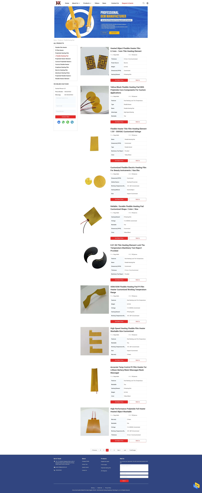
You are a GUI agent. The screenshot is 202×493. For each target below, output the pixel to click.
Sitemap (93, 487)
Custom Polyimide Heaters (63, 61)
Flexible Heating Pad (62, 56)
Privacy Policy (108, 487)
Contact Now (65, 117)
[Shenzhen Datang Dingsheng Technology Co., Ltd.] (58, 3)
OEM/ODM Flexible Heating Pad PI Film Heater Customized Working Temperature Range (128, 290)
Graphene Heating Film (62, 67)
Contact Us (84, 470)
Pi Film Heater (59, 50)
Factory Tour (85, 464)
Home (55, 40)
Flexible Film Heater (61, 47)
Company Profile (85, 461)
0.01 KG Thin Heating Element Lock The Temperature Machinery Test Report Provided (127, 248)
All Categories (104, 470)
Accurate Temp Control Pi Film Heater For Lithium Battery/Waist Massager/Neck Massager (128, 370)
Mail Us (138, 80)
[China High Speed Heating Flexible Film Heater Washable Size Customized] (94, 341)
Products (60, 40)
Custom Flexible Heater (62, 64)
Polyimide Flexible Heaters (63, 76)
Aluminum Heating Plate (62, 73)
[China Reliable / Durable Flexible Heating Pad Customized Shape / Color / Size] (94, 219)
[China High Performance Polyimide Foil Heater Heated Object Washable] (94, 421)
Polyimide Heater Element (63, 59)
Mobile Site (100, 487)
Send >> (124, 480)
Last (125, 450)
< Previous (94, 450)
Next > (119, 450)
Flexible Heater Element (62, 78)
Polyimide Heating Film (62, 53)
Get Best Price (119, 80)
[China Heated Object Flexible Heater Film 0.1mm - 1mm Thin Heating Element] (94, 61)
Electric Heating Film (61, 70)
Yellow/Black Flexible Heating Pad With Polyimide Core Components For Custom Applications (128, 90)
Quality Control (85, 467)
